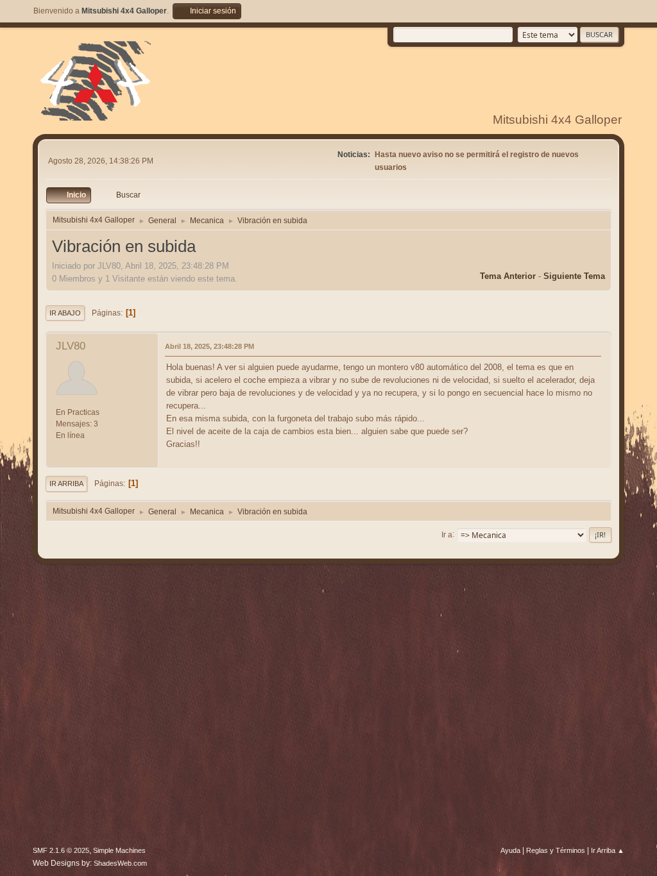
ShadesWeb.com (120, 863)
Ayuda (510, 850)
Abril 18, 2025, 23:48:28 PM (209, 346)
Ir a (446, 534)
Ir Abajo (65, 313)
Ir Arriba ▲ (607, 850)
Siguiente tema (574, 276)
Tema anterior (508, 276)
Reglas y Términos (555, 850)
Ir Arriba (66, 483)
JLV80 (70, 346)
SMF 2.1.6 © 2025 (61, 850)
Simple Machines (119, 850)
